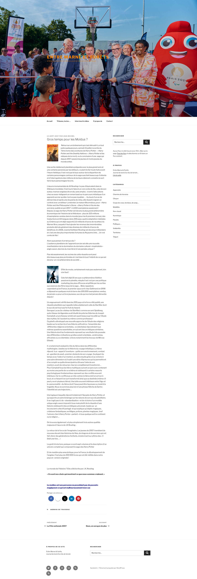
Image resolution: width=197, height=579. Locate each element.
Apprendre (117, 190)
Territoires (116, 232)
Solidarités (117, 228)
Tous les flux (121, 153)
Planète (116, 220)
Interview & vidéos (82, 121)
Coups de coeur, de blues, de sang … (126, 203)
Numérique (117, 216)
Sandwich (93, 568)
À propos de (97, 121)
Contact (109, 121)
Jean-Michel (69, 136)
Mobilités (116, 207)
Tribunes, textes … (64, 121)
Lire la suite (117, 175)
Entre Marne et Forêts (78, 57)
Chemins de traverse (60, 509)
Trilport (115, 237)
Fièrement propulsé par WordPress (112, 568)
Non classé (117, 211)
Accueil (49, 121)
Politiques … (117, 224)
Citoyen (116, 198)
